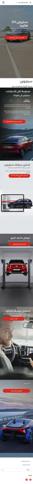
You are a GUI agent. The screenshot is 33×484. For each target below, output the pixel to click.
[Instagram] (26, 479)
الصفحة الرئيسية (23, 2)
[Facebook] (30, 479)
